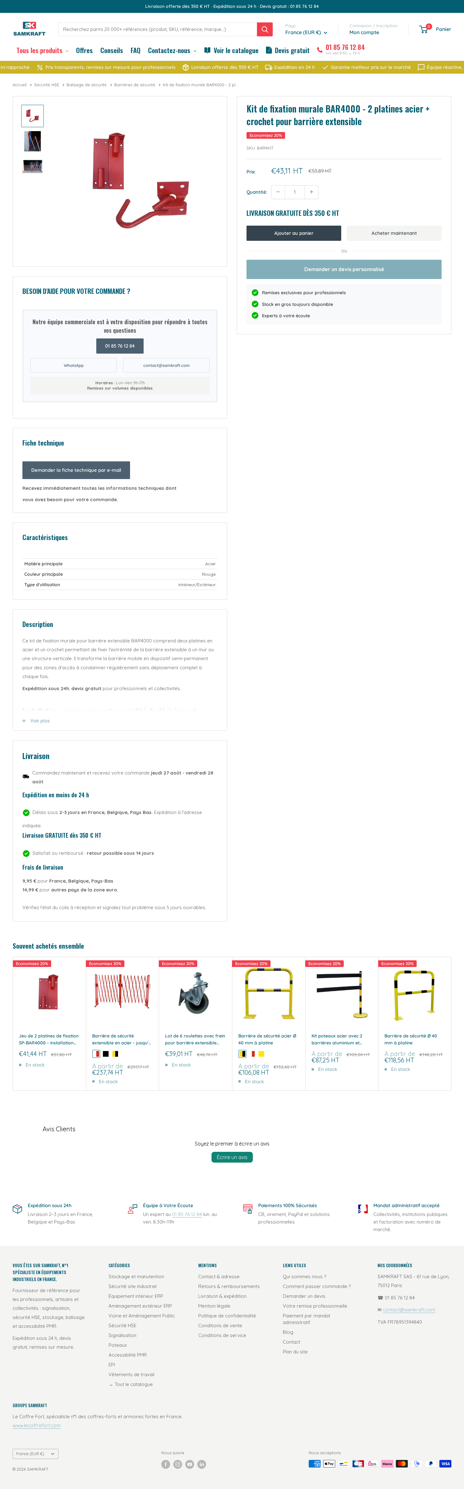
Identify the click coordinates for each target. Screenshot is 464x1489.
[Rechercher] (265, 29)
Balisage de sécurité (87, 84)
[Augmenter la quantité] (311, 191)
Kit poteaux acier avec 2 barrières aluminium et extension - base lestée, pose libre (337, 1039)
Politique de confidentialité (227, 1316)
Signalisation (122, 1335)
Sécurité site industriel (133, 1286)
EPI (112, 1365)
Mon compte (364, 32)
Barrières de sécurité (135, 84)
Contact (291, 1342)
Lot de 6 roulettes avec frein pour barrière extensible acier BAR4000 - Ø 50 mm (195, 1039)
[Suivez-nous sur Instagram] (177, 1464)
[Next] (451, 1024)
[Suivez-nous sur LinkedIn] (201, 1464)
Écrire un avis (232, 1157)
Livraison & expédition (222, 1296)
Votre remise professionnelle (315, 1306)
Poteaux (118, 1345)
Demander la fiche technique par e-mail (76, 470)
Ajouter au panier (293, 233)
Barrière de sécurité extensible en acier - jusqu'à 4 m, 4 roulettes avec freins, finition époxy (121, 1039)
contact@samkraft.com (166, 365)
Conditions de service (222, 1335)
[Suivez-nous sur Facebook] (165, 1464)
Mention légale (214, 1306)
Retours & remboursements (229, 1286)
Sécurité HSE (47, 84)
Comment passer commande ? (317, 1286)
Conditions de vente (220, 1325)
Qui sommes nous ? (304, 1276)
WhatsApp (74, 365)
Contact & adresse (219, 1276)
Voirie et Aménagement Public (142, 1316)
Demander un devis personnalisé (344, 269)
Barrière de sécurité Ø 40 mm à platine (410, 1039)
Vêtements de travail (131, 1374)
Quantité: (257, 192)
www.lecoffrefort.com (37, 1425)
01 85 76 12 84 (120, 346)
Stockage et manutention (136, 1276)
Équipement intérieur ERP (136, 1296)
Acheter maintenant (394, 233)
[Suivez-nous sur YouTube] (189, 1464)
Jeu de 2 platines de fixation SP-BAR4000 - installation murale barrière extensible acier (49, 1039)
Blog (288, 1332)
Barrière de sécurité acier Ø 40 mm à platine (267, 1039)
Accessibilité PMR (128, 1355)
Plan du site (295, 1352)
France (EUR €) (30, 1453)
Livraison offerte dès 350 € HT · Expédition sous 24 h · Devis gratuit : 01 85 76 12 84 (232, 6)
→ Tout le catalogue (131, 1384)
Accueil (20, 84)
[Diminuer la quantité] (278, 191)
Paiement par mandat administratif (306, 1319)
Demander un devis (304, 1296)
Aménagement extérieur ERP (140, 1306)
